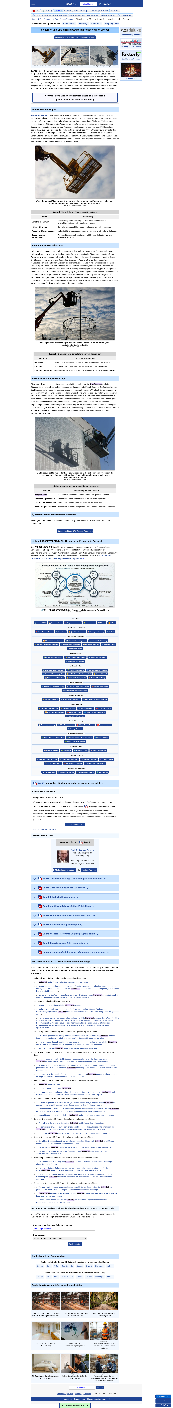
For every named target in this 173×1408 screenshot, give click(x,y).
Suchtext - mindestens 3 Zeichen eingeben (52, 1225)
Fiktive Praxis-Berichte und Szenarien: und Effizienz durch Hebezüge (71, 1123)
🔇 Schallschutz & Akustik (73, 763)
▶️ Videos (111, 623)
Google (40, 1266)
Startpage (99, 1266)
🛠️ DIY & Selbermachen (66, 725)
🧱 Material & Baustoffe (100, 686)
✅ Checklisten (66, 750)
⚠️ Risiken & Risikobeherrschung (46, 644)
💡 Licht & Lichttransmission (95, 763)
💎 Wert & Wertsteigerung (97, 657)
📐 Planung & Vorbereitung (48, 708)
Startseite (61, 1394)
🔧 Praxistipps (61, 632)
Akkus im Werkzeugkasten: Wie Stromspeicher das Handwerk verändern (104, 1346)
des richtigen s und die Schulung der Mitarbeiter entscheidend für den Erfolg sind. (75, 1133)
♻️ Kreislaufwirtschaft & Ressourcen (79, 738)
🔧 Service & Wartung (85, 708)
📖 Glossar (101, 623)
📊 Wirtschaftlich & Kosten (53, 657)
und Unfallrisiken (50, 1084)
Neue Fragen (93, 15)
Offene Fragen (108, 15)
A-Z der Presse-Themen (63, 19)
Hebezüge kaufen (39, 115)
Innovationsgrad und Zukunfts (55, 1088)
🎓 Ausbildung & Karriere (85, 772)
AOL (56, 1266)
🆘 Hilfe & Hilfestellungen (85, 725)
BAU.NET (72, 3)
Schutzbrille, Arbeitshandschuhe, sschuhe (60, 1005)
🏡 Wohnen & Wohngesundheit (53, 670)
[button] (75, 824)
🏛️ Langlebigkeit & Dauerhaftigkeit (75, 690)
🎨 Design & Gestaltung (97, 678)
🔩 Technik (110, 632)
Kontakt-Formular (89, 870)
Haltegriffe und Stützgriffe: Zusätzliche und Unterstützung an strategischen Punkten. (77, 1115)
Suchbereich (39, 1235)
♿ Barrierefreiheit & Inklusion (97, 670)
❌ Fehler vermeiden (104, 725)
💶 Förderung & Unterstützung (94, 712)
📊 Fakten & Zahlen (81, 750)
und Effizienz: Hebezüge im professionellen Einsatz (64, 982)
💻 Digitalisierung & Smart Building (95, 699)
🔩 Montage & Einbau (75, 729)
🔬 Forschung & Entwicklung (47, 759)
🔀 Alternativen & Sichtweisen (53, 641)
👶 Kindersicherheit (100, 674)
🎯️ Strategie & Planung (96, 632)
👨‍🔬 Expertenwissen (55, 623)
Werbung (114, 10)
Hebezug (83, 23)
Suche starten (75, 1244)
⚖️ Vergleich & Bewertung (98, 641)
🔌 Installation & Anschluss (75, 716)
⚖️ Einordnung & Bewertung (70, 644)
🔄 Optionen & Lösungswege (76, 641)
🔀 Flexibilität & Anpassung (54, 712)
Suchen (100, 1387)
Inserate (71, 10)
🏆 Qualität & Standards (77, 632)
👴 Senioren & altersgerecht (76, 678)
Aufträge (84, 10)
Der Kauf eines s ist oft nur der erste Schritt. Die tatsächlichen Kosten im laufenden (75, 1147)
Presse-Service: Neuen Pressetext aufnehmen (75, 37)
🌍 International (102, 772)
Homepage (99, 10)
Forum (52, 15)
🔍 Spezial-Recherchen (66, 772)
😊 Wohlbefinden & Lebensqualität (79, 674)
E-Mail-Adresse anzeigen (64, 870)
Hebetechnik (69, 23)
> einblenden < (163, 1396)
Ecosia (79, 1266)
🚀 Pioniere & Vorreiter (89, 759)
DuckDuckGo (67, 1266)
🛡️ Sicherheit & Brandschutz (70, 699)
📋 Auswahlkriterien (75, 648)
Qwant (89, 1266)
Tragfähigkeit (111, 23)
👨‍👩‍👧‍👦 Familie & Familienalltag (54, 678)
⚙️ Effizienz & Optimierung (75, 661)
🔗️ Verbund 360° (40, 623)
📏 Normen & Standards (53, 763)
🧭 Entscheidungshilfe (91, 644)
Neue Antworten (77, 15)
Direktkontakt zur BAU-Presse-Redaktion (75, 531)
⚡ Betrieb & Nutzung (68, 708)
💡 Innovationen (89, 623)
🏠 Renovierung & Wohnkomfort (78, 686)
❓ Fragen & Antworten (73, 623)
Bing (49, 1266)
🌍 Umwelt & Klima (101, 738)
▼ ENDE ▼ (163, 1405)
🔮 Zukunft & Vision (106, 759)
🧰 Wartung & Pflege (74, 712)
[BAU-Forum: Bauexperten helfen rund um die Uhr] (33, 15)
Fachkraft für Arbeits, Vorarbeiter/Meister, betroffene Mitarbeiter (68, 1048)
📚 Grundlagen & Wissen (44, 632)
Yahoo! (110, 1266)
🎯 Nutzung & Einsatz (103, 708)
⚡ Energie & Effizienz (50, 699)
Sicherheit (96, 23)
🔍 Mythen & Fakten (108, 644)
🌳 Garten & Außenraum (75, 670)
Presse (58, 10)
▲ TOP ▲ (163, 1401)
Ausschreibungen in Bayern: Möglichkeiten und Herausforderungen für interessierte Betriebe (104, 1378)
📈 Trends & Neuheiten (98, 750)
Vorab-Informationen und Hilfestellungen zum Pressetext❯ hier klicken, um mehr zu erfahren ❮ (76, 98)
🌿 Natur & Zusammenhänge (75, 741)
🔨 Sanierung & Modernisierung (53, 686)
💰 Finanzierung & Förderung (75, 657)
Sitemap (87, 1394)
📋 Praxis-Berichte (48, 772)
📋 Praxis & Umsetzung (47, 725)
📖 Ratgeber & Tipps (51, 750)
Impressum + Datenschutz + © (87, 1399)
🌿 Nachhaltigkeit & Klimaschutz (53, 738)
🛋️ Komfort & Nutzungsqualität (53, 674)
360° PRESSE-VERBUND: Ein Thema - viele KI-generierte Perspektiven (72, 557)
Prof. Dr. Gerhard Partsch (44, 829)
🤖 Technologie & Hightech (69, 759)
